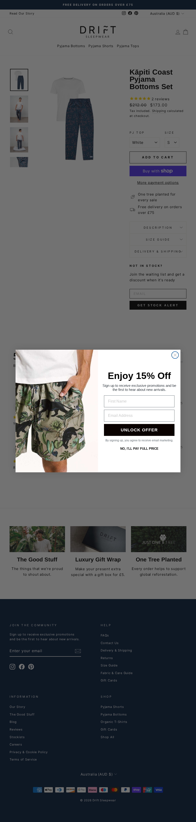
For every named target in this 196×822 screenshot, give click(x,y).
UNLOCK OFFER (139, 430)
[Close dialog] (175, 355)
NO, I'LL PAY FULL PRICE (139, 448)
